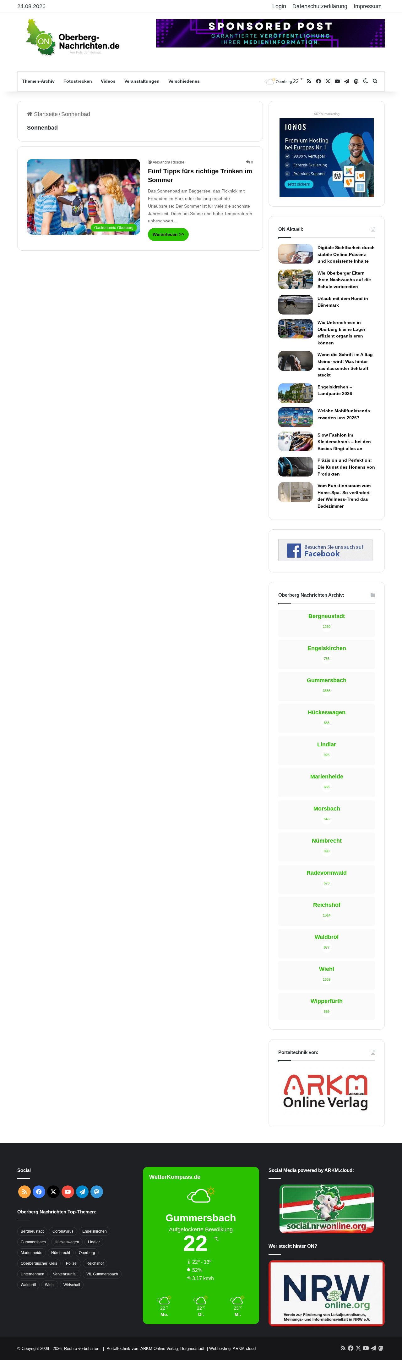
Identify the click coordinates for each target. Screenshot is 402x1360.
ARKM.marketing (327, 114)
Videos (108, 81)
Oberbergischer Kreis (39, 1263)
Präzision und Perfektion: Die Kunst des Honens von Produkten (346, 467)
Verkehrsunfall (65, 1274)
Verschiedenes (184, 81)
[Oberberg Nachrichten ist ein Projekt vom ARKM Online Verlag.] (325, 1114)
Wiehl (50, 1285)
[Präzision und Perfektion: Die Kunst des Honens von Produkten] (295, 466)
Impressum (368, 6)
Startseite (45, 114)
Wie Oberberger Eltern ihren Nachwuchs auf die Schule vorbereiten (344, 279)
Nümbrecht (60, 1253)
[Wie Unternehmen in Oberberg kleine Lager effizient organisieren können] (295, 328)
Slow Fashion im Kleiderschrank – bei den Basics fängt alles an (344, 441)
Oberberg (87, 1253)
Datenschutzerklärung (319, 6)
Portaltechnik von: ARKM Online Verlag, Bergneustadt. (156, 1348)
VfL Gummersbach (102, 1274)
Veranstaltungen (142, 81)
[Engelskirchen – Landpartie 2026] (295, 393)
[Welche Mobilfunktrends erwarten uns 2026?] (295, 417)
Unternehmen (32, 1274)
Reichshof (95, 1263)
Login (279, 6)
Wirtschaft (71, 1285)
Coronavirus (62, 1231)
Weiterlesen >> (168, 234)
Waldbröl (28, 1285)
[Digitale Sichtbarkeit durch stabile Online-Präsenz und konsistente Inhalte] (295, 254)
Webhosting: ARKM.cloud (232, 1348)
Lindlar (94, 1242)
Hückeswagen (67, 1242)
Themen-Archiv (38, 81)
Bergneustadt (32, 1231)
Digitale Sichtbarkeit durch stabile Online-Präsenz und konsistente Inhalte (346, 254)
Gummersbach (33, 1242)
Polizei (72, 1263)
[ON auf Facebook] (325, 559)
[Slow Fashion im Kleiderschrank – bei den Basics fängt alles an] (295, 441)
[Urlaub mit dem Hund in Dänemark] (295, 305)
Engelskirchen (94, 1231)
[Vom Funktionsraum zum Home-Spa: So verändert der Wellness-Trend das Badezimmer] (295, 492)
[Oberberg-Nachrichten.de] (72, 37)
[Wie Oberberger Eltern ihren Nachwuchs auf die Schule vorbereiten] (295, 279)
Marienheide (31, 1253)
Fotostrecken (77, 81)
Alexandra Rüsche (168, 162)
